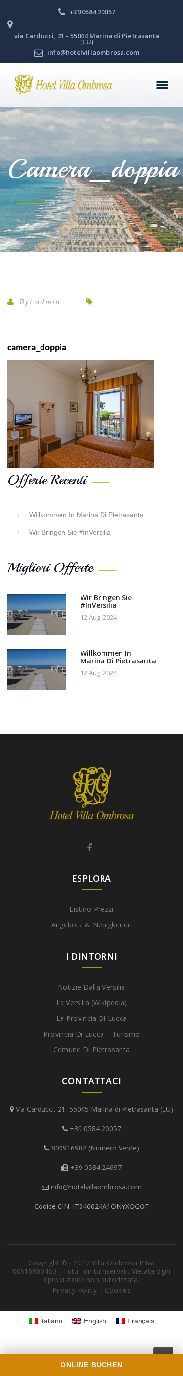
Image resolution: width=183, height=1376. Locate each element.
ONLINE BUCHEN (91, 1365)
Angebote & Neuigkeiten (91, 924)
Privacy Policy (74, 1290)
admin (48, 301)
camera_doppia (36, 348)
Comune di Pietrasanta (91, 1049)
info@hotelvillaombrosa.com (96, 1186)
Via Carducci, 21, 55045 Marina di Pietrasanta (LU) (94, 1108)
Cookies (118, 1290)
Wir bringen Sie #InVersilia (70, 532)
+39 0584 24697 (96, 1167)
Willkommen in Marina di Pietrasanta (86, 515)
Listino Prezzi (91, 909)
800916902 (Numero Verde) (95, 1147)
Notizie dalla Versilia (91, 987)
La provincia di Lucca (91, 1018)
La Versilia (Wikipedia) (91, 1002)
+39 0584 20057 (95, 1128)
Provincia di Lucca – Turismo (91, 1033)
